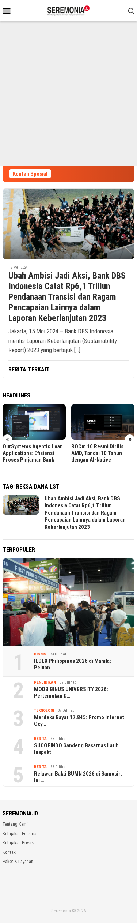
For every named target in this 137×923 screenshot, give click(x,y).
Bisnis (40, 654)
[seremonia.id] (68, 10)
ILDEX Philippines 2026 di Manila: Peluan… (72, 664)
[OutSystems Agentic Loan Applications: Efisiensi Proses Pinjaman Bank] (34, 422)
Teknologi (44, 710)
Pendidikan (45, 682)
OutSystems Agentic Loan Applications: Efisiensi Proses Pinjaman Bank (33, 453)
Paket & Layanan (18, 861)
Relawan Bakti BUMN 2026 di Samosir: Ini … (78, 777)
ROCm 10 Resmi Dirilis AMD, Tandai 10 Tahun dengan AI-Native (97, 453)
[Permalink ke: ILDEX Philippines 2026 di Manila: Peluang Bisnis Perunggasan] (68, 602)
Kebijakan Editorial (20, 833)
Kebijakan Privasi (19, 842)
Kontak (9, 852)
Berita (40, 738)
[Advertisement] (68, 93)
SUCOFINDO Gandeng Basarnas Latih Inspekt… (76, 748)
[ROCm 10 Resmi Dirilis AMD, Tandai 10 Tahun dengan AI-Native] (102, 422)
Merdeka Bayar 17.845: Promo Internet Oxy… (79, 720)
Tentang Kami (15, 824)
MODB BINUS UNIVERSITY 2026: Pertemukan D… (71, 692)
